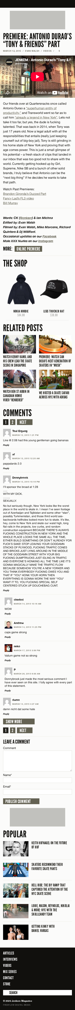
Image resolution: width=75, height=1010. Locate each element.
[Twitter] (53, 984)
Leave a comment (16, 742)
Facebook (49, 236)
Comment (9, 748)
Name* (7, 775)
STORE (6, 984)
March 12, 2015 (12, 51)
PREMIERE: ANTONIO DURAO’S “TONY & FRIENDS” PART (37, 40)
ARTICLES (8, 953)
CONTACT (8, 977)
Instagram (45, 241)
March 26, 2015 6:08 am (27, 673)
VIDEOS (47, 51)
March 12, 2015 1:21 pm (25, 435)
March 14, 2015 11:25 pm (27, 627)
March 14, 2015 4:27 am (25, 704)
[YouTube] (67, 984)
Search (5, 992)
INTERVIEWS (10, 959)
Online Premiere (28, 249)
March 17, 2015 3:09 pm (27, 650)
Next (23, 422)
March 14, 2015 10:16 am (27, 604)
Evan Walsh (32, 51)
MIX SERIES (10, 971)
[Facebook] (48, 984)
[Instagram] (59, 984)
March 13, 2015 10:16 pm (26, 482)
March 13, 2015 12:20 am (26, 458)
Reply (6, 445)
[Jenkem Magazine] (37, 4)
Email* (7, 786)
